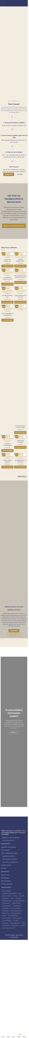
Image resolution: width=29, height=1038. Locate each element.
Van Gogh (16, 1032)
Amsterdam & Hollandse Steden (9, 1005)
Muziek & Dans (5, 1025)
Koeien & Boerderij (16, 1015)
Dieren (11, 1010)
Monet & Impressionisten (16, 1022)
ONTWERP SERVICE (9, 56)
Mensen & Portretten (16, 1020)
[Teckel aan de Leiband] (7, 455)
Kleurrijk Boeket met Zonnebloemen (7, 297)
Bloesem (15, 1007)
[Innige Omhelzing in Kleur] (20, 290)
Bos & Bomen (5, 1010)
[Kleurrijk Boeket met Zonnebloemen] (7, 290)
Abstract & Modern (6, 1003)
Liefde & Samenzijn (6, 1017)
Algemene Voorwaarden (8, 959)
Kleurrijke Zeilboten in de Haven (7, 279)
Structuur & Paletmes (7, 1032)
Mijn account (5, 987)
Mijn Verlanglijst (6, 993)
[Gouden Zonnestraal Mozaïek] (20, 255)
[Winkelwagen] (25, 3)
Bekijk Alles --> (22, 476)
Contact (3, 980)
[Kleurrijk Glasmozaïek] (7, 438)
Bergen (20, 1005)
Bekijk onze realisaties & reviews (14, 226)
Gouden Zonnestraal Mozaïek (20, 261)
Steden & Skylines (6, 1030)
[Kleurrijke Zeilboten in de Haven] (7, 272)
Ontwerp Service (14, 634)
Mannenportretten (17, 1017)
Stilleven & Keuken (17, 1030)
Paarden (4, 1027)
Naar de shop (9, 174)
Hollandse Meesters (6, 1012)
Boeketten (22, 1007)
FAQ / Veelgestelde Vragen (9, 965)
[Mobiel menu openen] (2, 3)
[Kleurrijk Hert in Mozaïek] (20, 455)
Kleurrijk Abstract (6, 1015)
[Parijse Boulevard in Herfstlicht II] (20, 271)
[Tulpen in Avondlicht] (7, 255)
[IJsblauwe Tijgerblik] (20, 436)
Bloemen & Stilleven (6, 1007)
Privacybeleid (5, 962)
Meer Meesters (5, 1020)
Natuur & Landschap (16, 1025)
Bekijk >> (14, 732)
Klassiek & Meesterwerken (19, 1012)
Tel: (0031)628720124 (8, 952)
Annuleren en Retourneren (10, 974)
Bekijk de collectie (9, 52)
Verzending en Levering (9, 971)
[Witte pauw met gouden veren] (20, 364)
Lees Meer (20, 174)
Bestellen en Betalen (8, 968)
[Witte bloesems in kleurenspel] (7, 308)
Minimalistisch (5, 1022)
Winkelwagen (5, 990)
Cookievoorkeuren (6, 996)
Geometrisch (18, 1010)
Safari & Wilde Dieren (13, 1027)
